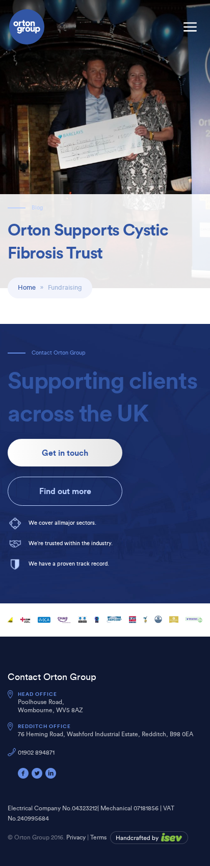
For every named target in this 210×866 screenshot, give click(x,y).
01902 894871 (36, 752)
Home (27, 287)
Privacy (76, 837)
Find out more (65, 491)
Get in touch (65, 453)
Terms (98, 837)
